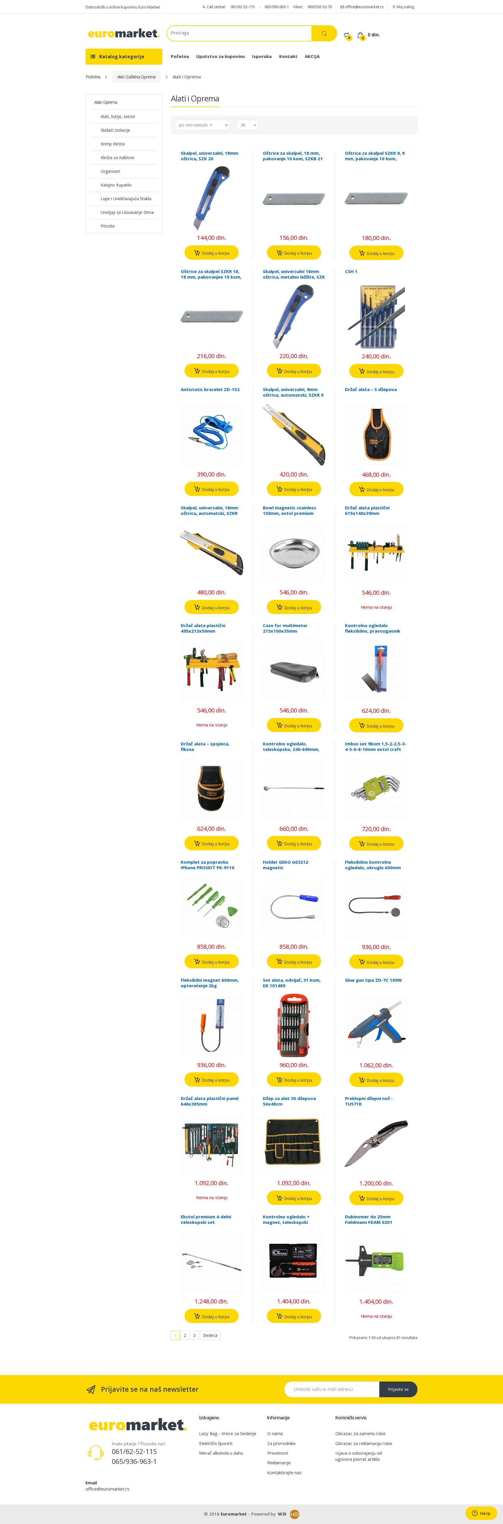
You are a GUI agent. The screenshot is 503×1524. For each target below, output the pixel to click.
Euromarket (234, 1514)
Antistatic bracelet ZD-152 (210, 389)
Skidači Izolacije (115, 130)
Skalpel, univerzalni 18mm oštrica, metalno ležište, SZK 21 (294, 276)
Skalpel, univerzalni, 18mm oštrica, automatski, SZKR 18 (209, 513)
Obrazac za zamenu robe (360, 1433)
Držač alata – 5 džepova (371, 389)
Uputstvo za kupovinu (220, 56)
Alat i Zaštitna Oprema (136, 77)
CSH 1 (351, 271)
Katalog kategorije (121, 56)
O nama (275, 1433)
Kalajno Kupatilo (116, 185)
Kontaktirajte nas (284, 1472)
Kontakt (288, 56)
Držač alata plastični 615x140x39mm (367, 510)
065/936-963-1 (277, 6)
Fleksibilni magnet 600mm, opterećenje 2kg (210, 982)
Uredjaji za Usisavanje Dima (127, 212)
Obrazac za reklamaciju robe (363, 1443)
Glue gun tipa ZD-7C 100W (373, 980)
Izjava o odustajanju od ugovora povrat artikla (358, 1456)
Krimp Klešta (113, 144)
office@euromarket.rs (364, 6)
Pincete (108, 226)
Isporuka (262, 56)
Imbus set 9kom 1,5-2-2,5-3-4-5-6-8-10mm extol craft (375, 746)
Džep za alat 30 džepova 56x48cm (289, 1101)
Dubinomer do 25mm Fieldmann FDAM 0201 (368, 1219)
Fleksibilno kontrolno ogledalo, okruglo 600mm (373, 864)
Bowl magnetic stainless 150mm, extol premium (289, 510)
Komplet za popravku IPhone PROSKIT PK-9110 (207, 864)
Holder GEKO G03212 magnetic (285, 864)
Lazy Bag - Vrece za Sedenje (227, 1433)
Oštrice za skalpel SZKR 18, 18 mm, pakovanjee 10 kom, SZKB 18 (211, 276)
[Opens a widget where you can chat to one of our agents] (481, 1514)
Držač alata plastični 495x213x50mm (203, 628)
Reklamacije (279, 1462)
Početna (180, 56)
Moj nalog (405, 6)
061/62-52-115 (243, 6)
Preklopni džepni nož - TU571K (369, 1101)
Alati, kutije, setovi (118, 116)
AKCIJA (312, 56)
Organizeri (110, 171)
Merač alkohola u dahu (221, 1453)
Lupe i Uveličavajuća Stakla (126, 198)
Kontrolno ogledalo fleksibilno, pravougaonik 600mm (372, 630)
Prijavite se (398, 1389)
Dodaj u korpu (215, 253)
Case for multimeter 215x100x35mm (285, 628)
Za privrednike (281, 1443)
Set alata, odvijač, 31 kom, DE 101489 (291, 982)
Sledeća (210, 1335)
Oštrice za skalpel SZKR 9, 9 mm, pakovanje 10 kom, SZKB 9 (375, 158)
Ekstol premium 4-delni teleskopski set (206, 1219)
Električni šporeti (215, 1443)
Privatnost (277, 1453)
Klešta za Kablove (117, 157)
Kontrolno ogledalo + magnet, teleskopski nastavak (286, 1222)
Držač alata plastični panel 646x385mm (209, 1101)
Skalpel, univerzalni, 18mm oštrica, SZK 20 (209, 155)
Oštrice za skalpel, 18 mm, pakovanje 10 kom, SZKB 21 (293, 155)
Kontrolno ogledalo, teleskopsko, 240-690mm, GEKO (291, 749)
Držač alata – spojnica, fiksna (205, 746)
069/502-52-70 (320, 6)
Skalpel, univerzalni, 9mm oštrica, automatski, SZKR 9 (293, 392)
